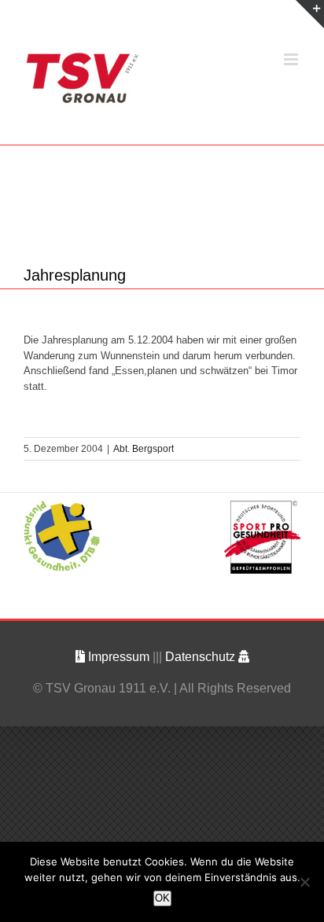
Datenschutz (201, 656)
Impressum (119, 656)
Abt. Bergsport (143, 448)
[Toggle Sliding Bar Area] (310, 14)
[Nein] (304, 882)
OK (162, 898)
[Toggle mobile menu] (292, 59)
